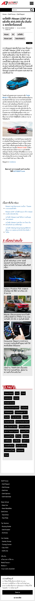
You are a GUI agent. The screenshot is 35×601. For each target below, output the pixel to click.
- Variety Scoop (6, 541)
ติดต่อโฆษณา (5, 562)
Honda (16, 398)
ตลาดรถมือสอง (21, 445)
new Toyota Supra (11, 426)
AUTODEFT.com (19, 171)
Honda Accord (9, 403)
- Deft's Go (4, 551)
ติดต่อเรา (4, 565)
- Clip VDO (4, 547)
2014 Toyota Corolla (11, 431)
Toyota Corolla (24, 426)
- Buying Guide (6, 526)
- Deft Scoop (5, 487)
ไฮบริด (7, 417)
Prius (23, 393)
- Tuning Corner (6, 544)
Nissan (6, 34)
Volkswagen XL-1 (21, 412)
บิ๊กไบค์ (18, 436)
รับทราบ (17, 592)
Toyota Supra (9, 422)
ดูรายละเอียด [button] (17, 597)
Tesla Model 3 (19, 38)
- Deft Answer (5, 529)
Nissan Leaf (8, 38)
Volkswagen (9, 412)
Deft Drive (4, 511)
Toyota (25, 417)
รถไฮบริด (24, 407)
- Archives (4, 533)
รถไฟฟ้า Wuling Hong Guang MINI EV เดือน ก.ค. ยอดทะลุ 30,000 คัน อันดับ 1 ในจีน (18, 230)
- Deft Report (5, 484)
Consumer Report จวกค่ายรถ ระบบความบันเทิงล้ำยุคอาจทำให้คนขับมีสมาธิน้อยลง (17, 343)
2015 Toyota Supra (22, 422)
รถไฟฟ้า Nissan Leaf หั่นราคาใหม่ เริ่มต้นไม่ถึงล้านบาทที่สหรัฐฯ (18, 223)
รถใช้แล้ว (17, 441)
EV (13, 34)
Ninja (6, 455)
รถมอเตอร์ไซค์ (9, 450)
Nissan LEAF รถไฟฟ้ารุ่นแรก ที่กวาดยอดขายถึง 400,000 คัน (19, 213)
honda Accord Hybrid (12, 407)
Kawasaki (20, 450)
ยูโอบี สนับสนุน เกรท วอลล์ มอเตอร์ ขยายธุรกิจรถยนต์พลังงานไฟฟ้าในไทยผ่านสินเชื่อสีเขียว (17, 263)
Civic (17, 393)
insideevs (12, 162)
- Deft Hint (4, 490)
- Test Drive (5, 515)
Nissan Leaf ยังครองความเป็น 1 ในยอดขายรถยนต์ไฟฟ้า (18, 207)
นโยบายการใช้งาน (7, 559)
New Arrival (5, 502)
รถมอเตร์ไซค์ (9, 436)
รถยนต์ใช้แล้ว (9, 445)
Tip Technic (5, 523)
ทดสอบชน (8, 398)
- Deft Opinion (5, 493)
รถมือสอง (8, 441)
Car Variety (4, 538)
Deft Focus (11, 14)
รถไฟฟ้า (20, 34)
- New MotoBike (6, 508)
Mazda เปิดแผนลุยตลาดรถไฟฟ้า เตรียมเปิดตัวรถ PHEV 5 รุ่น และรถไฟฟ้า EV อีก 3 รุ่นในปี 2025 (17, 316)
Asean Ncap (9, 393)
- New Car (4, 505)
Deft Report (20, 14)
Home (5, 14)
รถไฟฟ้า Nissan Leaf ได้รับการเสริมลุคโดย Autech (18, 218)
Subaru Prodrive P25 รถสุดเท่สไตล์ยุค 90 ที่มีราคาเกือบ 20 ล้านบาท (16, 291)
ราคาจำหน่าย (16, 417)
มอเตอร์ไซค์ (25, 431)
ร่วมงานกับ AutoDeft (7, 569)
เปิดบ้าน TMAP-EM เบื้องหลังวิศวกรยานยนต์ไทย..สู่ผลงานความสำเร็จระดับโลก (15, 369)
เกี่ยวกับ (3, 556)
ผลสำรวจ (25, 441)
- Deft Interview (6, 497)
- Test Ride (4, 518)
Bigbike (25, 436)
